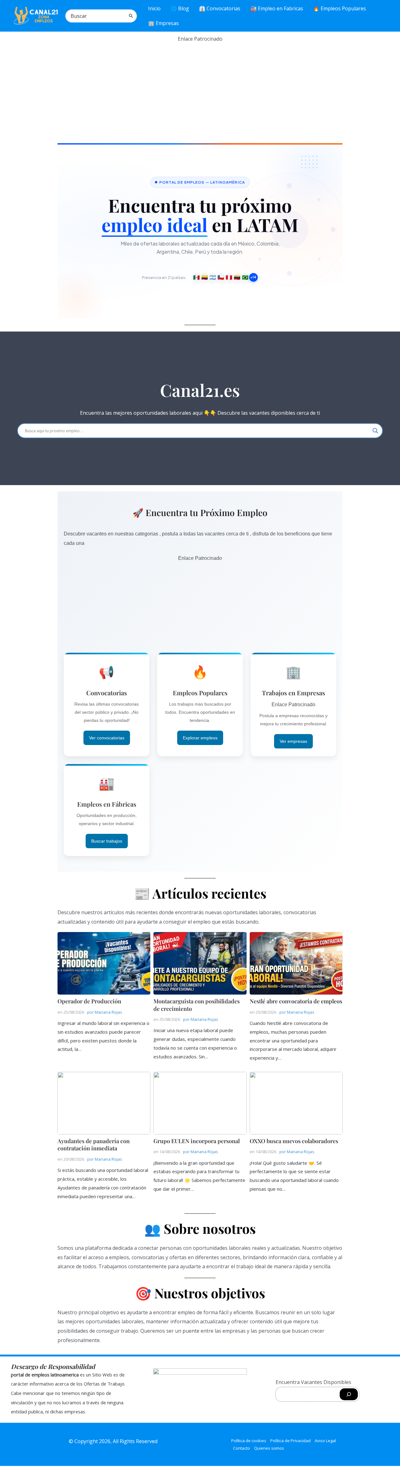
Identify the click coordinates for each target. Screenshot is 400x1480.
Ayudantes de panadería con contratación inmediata (103, 1103)
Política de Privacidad (290, 1440)
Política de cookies (248, 1440)
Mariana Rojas (108, 1012)
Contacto (241, 1448)
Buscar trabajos (106, 841)
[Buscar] (131, 16)
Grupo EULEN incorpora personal (199, 1103)
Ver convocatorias (106, 737)
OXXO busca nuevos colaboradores (295, 1103)
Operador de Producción (103, 963)
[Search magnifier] (375, 430)
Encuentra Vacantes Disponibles (313, 1382)
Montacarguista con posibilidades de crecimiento (199, 963)
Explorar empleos (200, 737)
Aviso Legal (325, 1440)
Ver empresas (293, 741)
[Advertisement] (200, 87)
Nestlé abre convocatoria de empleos (295, 963)
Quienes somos (269, 1448)
